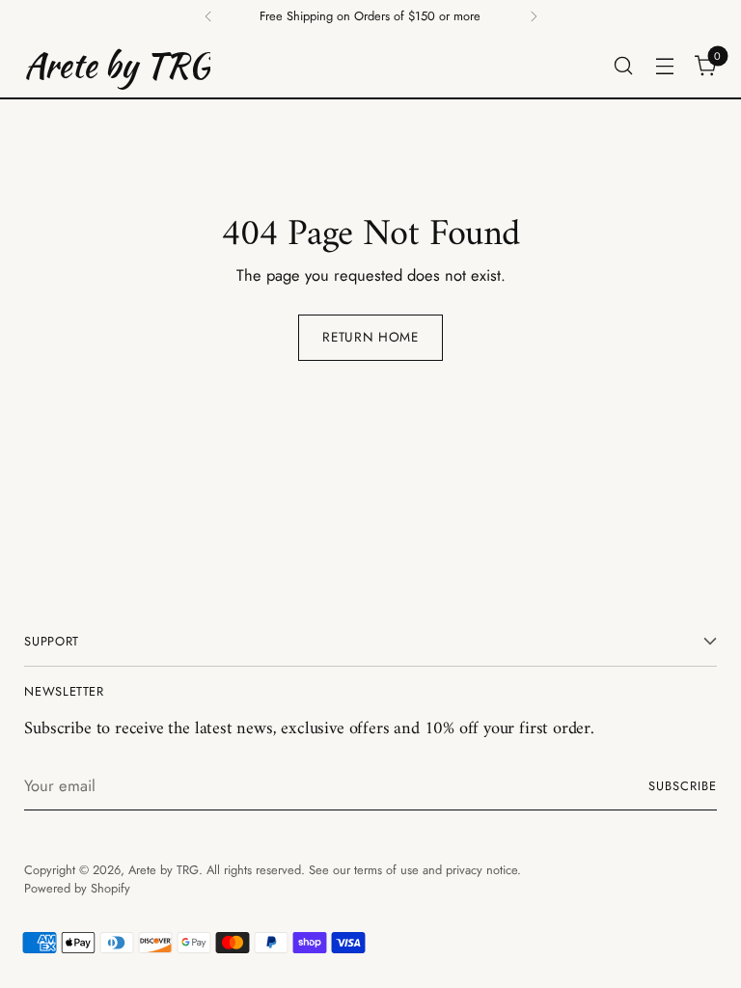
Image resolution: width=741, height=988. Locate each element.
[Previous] (208, 16)
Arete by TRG (163, 870)
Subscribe (682, 786)
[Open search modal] (624, 65)
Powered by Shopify (77, 888)
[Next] (533, 16)
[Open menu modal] (665, 65)
